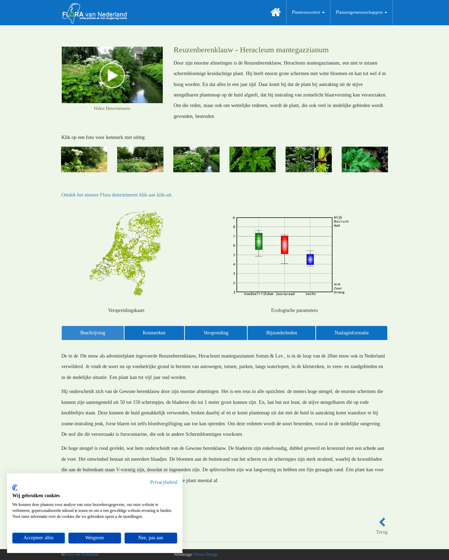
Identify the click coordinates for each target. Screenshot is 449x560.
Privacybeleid (163, 482)
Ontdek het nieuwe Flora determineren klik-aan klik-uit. (117, 195)
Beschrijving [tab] (92, 332)
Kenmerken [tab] (154, 332)
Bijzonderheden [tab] (281, 332)
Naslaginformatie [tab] (352, 332)
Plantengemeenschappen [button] (360, 12)
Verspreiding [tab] (215, 332)
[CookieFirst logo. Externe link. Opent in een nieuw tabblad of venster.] (15, 488)
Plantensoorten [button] (306, 12)
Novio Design (205, 554)
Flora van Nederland (82, 554)
